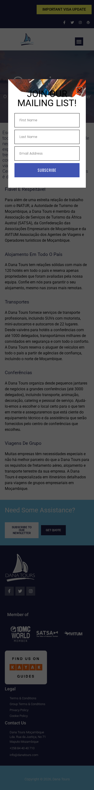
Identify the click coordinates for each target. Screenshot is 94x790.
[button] (79, 90)
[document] (47, 395)
